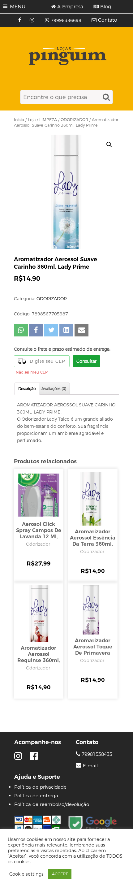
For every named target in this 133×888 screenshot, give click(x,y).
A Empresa (70, 7)
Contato (107, 20)
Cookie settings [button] (26, 874)
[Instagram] (33, 20)
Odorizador (38, 544)
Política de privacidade (40, 787)
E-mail (90, 766)
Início (19, 119)
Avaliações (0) (53, 388)
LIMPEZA (48, 119)
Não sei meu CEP (32, 372)
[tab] (27, 389)
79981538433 (96, 754)
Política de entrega (36, 796)
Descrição (27, 388)
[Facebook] (20, 20)
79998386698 (66, 20)
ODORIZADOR (74, 119)
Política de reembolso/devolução (51, 804)
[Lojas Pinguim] (67, 56)
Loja (32, 119)
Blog (105, 7)
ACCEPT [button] (60, 873)
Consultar (86, 361)
